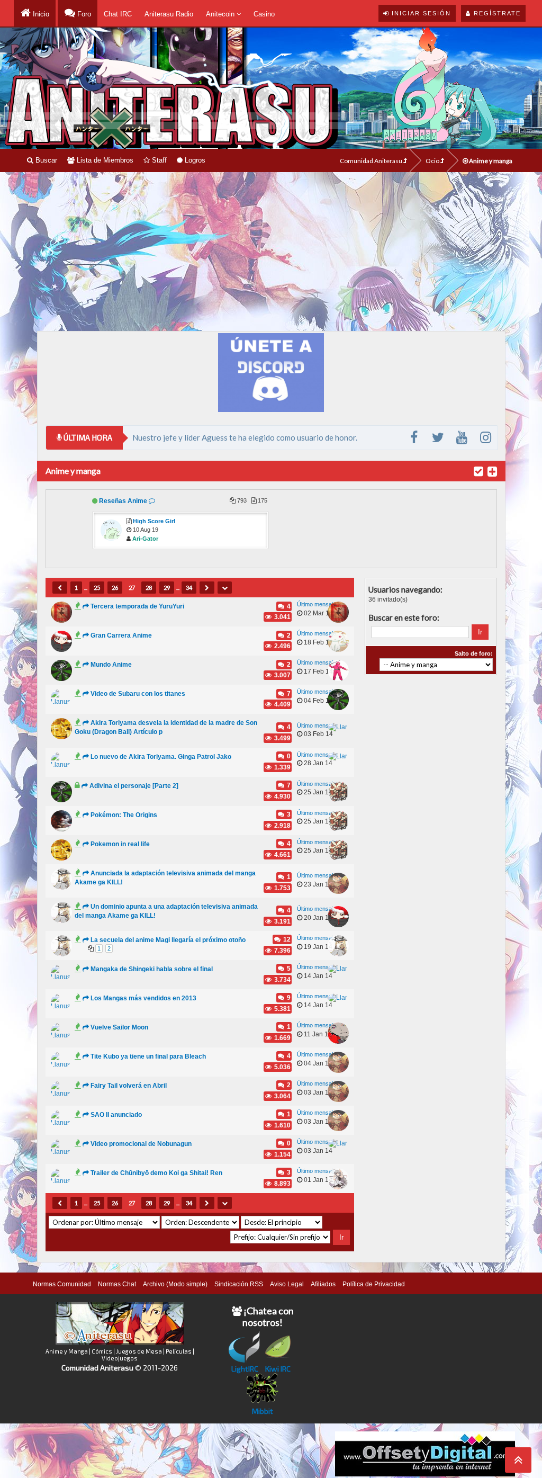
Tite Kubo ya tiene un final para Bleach (148, 1056)
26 (115, 587)
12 (286, 939)
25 (97, 587)
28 (149, 587)
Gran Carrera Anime (121, 635)
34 (189, 587)
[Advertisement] (271, 251)
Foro (83, 14)
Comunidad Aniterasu (371, 161)
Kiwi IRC (278, 1368)
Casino (264, 14)
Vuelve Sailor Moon (119, 1027)
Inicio (40, 14)
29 (167, 587)
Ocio (433, 161)
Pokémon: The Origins (124, 815)
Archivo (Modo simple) (175, 1284)
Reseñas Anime (123, 501)
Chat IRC (118, 14)
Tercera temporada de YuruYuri (137, 606)
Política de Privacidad (373, 1284)
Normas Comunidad (62, 1284)
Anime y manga (490, 161)
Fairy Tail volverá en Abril (129, 1085)
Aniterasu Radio (168, 14)
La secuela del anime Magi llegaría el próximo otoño (168, 940)
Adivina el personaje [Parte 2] (133, 786)
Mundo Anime (111, 664)
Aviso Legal (287, 1284)
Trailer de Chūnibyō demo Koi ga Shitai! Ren (156, 1173)
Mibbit (262, 1411)
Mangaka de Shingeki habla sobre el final (152, 969)
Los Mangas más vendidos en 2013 (143, 998)
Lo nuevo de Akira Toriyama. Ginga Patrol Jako (161, 756)
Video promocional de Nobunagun (141, 1144)
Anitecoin (221, 14)
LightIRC (244, 1368)
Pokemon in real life (120, 844)
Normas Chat (117, 1284)
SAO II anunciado (116, 1114)
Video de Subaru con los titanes (138, 693)
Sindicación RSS (238, 1284)
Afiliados (323, 1284)
